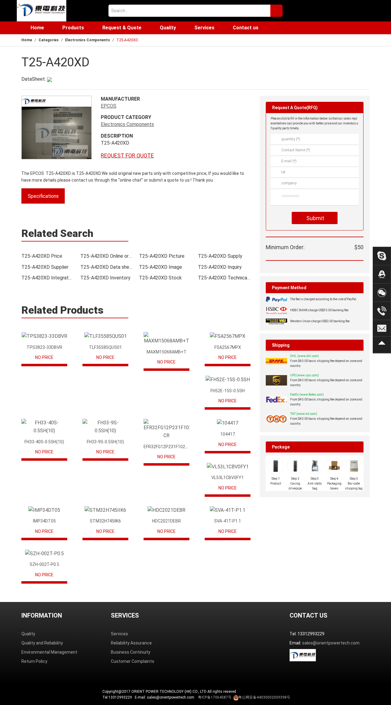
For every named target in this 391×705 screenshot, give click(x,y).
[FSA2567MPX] (227, 336)
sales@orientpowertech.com (331, 642)
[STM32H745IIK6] (105, 510)
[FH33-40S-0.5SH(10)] (44, 426)
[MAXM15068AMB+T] (166, 338)
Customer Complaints (132, 661)
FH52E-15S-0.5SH (227, 390)
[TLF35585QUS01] (105, 336)
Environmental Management (49, 652)
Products (73, 28)
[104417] (227, 423)
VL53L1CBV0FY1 (227, 477)
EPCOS (108, 106)
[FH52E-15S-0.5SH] (227, 379)
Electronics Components (87, 40)
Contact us (245, 28)
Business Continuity (130, 652)
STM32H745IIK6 (105, 521)
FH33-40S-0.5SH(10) (44, 441)
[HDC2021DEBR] (166, 510)
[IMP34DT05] (44, 510)
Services (204, 28)
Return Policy (34, 661)
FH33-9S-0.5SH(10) (105, 441)
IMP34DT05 (44, 521)
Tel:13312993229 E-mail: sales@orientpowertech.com (196, 697)
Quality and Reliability (42, 642)
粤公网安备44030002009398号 (264, 697)
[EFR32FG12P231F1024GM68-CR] (166, 429)
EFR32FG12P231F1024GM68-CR (175, 446)
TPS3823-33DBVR (44, 347)
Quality (168, 28)
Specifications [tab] (43, 196)
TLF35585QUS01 (105, 347)
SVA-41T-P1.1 (227, 521)
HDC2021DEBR (166, 521)
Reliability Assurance (131, 642)
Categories (48, 40)
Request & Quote (121, 28)
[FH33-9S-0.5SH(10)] (105, 426)
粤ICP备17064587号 (215, 697)
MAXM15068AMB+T (167, 351)
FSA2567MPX (227, 347)
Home (37, 28)
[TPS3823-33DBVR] (44, 336)
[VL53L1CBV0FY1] (227, 467)
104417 (227, 434)
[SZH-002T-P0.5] (44, 553)
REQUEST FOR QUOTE (127, 155)
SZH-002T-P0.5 (44, 564)
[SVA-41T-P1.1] (227, 510)
